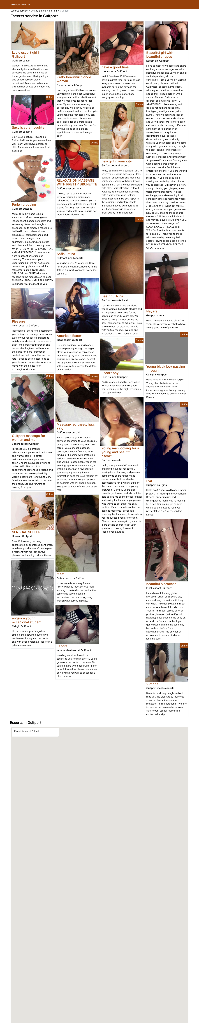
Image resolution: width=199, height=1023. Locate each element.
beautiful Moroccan (161, 584)
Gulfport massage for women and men (28, 438)
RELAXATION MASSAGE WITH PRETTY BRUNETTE (77, 182)
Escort (62, 646)
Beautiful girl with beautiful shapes (159, 55)
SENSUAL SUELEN (26, 532)
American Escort (70, 336)
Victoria (152, 684)
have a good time (115, 67)
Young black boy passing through (165, 368)
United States (38, 10)
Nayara (151, 311)
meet (61, 574)
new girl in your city (117, 161)
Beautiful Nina (112, 296)
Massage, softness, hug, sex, (76, 426)
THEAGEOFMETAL (20, 4)
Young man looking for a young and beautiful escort (120, 452)
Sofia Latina (66, 254)
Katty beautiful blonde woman (74, 79)
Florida (53, 10)
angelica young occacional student (27, 620)
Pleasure (18, 321)
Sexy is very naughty (28, 127)
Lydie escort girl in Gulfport (26, 54)
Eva (149, 481)
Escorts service (19, 10)
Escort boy (110, 373)
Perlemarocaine (24, 204)
